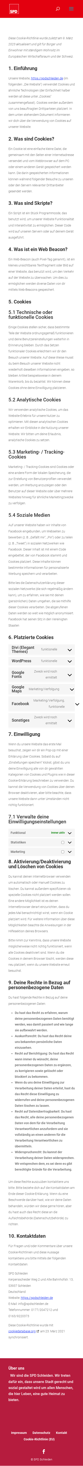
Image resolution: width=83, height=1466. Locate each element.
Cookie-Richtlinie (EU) (39, 1439)
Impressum (19, 1433)
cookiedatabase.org (22, 1331)
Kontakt (61, 1433)
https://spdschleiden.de (47, 78)
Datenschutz (41, 1433)
